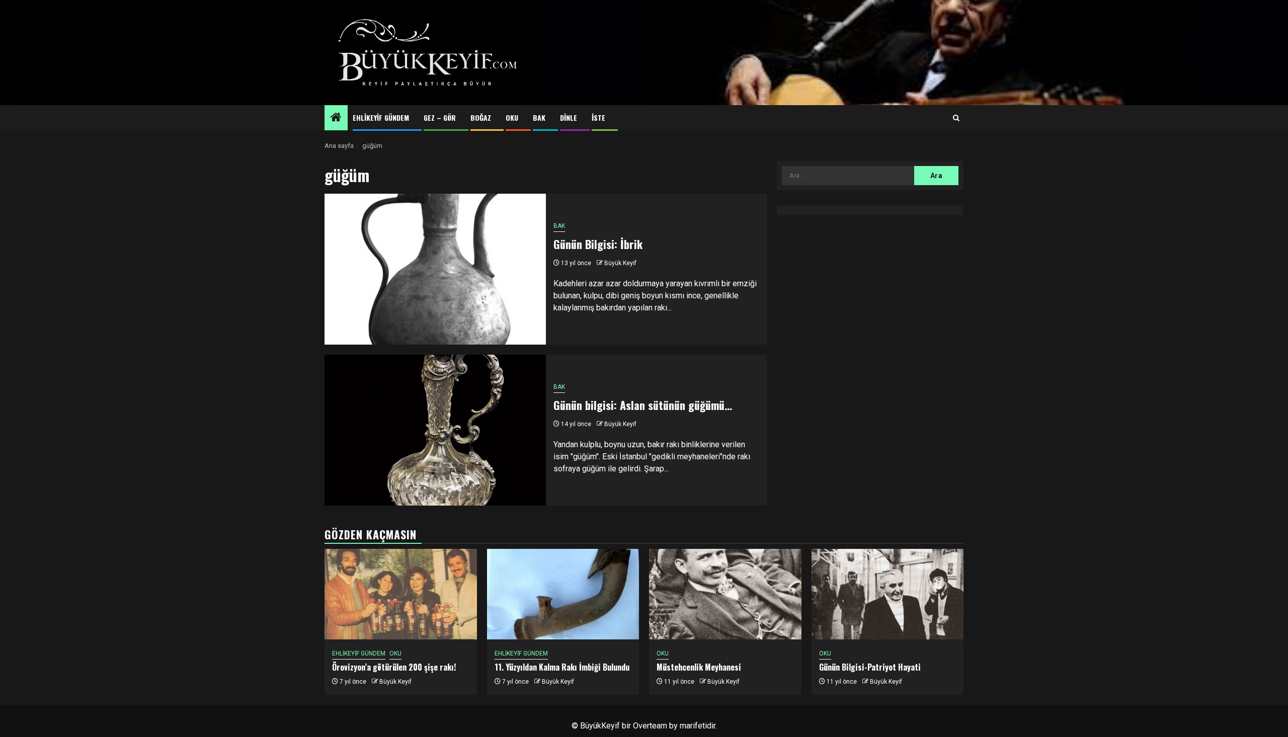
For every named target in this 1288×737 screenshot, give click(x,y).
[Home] (336, 118)
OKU (512, 117)
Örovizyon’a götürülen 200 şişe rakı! (394, 667)
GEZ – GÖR (440, 117)
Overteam (650, 725)
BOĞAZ (480, 117)
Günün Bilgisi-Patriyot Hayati (870, 667)
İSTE (598, 117)
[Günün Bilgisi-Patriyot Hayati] (888, 594)
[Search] (956, 118)
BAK (539, 117)
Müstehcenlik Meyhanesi (699, 667)
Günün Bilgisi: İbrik (597, 244)
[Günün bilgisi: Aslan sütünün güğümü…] (435, 430)
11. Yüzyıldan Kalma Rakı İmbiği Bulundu (562, 667)
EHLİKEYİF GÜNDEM (381, 117)
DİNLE (568, 117)
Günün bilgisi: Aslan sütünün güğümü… (642, 405)
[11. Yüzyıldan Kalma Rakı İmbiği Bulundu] (563, 594)
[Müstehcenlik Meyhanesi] (725, 594)
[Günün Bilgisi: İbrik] (435, 269)
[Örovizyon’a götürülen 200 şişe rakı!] (401, 594)
